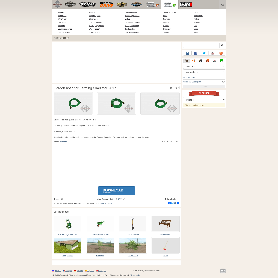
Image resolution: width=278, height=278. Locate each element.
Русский (58, 270)
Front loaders (94, 32)
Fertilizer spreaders (132, 22)
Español (90, 270)
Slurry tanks (93, 19)
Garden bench (165, 234)
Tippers (92, 12)
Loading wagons (95, 22)
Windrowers (62, 19)
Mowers (166, 25)
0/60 (120, 199)
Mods (196, 29)
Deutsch (80, 270)
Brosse (165, 255)
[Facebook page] (196, 53)
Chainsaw (167, 29)
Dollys (127, 19)
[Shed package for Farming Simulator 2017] (68, 245)
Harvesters (62, 15)
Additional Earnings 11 (192, 81)
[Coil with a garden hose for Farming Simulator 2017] (68, 224)
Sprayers (166, 19)
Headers (61, 25)
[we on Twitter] (204, 53)
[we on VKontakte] (187, 53)
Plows (165, 15)
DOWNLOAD (113, 191)
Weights (166, 32)
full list (204, 86)
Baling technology (132, 25)
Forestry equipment (96, 25)
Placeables (198, 15)
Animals (197, 22)
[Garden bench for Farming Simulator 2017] (165, 224)
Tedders (166, 22)
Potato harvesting (169, 12)
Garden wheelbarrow (100, 234)
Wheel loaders (94, 29)
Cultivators (62, 22)
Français (68, 270)
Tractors (61, 12)
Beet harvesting (64, 32)
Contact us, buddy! (105, 203)
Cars (195, 12)
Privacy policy (135, 275)
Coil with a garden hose (67, 234)
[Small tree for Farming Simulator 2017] (100, 245)
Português (102, 270)
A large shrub (133, 255)
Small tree (100, 255)
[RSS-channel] (221, 53)
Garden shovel (133, 234)
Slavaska (63, 141)
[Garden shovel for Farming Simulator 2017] (133, 224)
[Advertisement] (116, 62)
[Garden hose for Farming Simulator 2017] (73, 103)
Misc (195, 25)
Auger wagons (94, 15)
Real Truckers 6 (189, 77)
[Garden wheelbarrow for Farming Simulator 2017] (100, 224)
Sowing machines (65, 29)
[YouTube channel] (212, 53)
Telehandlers (130, 29)
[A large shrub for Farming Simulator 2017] (133, 245)
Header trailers (131, 12)
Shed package (67, 255)
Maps (196, 32)
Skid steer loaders (132, 32)
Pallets (196, 19)
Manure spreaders (132, 15)
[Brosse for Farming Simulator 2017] (165, 245)
